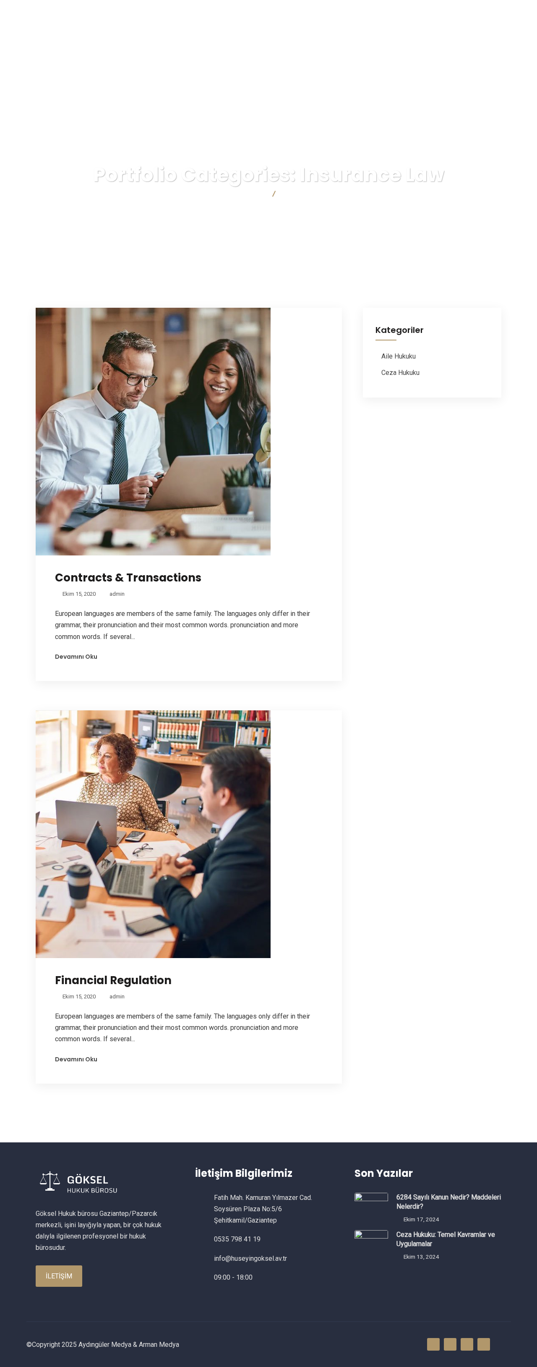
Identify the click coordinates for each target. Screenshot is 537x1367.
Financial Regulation (113, 980)
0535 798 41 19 (158, 10)
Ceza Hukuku (400, 373)
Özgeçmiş (283, 38)
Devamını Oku (76, 656)
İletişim (464, 38)
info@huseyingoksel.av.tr (77, 10)
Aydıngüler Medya (104, 1345)
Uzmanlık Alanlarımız (354, 38)
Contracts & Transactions (128, 577)
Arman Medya (159, 1345)
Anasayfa (175, 38)
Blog (421, 38)
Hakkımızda (229, 38)
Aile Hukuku (398, 356)
